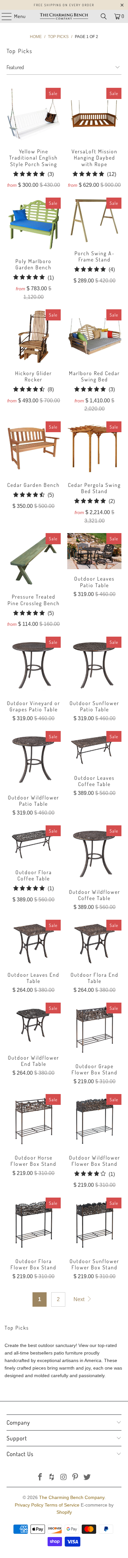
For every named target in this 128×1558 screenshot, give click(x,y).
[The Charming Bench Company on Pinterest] (75, 1477)
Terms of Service (62, 1505)
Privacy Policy (29, 1505)
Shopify (64, 1512)
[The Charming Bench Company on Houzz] (52, 1477)
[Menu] (3, 16)
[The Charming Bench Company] (64, 16)
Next (80, 1299)
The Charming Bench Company (71, 1497)
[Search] (103, 16)
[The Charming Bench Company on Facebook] (40, 1477)
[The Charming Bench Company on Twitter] (87, 1477)
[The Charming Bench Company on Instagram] (64, 1477)
